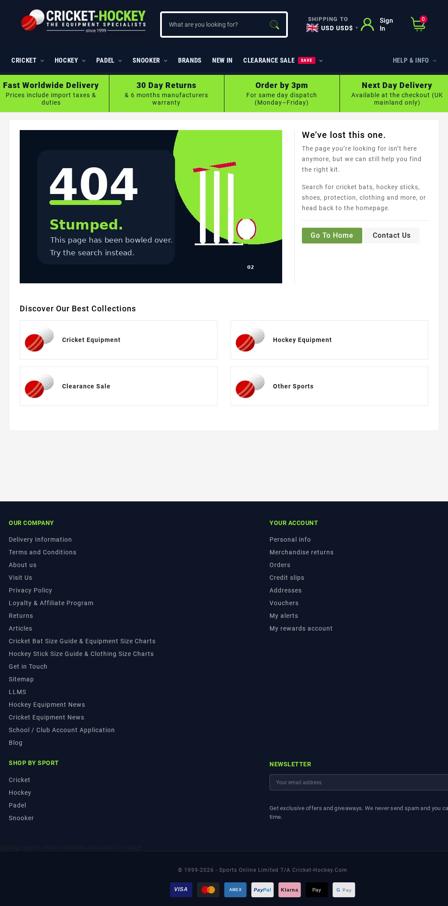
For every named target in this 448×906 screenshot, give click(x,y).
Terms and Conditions (43, 552)
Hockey (20, 792)
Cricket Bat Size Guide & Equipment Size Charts (82, 641)
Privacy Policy (30, 590)
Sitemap (21, 679)
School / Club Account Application (62, 729)
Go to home (332, 235)
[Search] (274, 24)
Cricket (20, 779)
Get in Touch (28, 666)
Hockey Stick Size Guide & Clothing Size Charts (81, 653)
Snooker (21, 817)
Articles (20, 628)
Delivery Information (40, 539)
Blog (16, 742)
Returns (21, 615)
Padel (17, 805)
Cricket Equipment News (46, 717)
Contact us (392, 235)
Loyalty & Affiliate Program (51, 602)
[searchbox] (212, 24)
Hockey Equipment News (47, 704)
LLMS (17, 691)
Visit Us (20, 577)
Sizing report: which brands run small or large (71, 847)
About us (23, 564)
